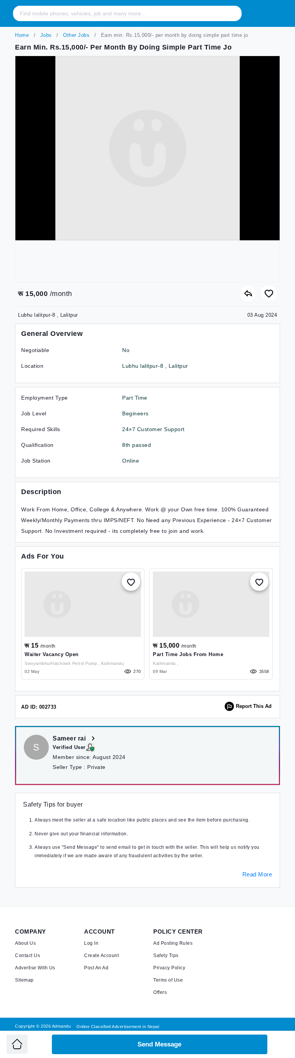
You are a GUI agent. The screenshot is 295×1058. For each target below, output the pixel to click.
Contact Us (27, 955)
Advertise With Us (35, 967)
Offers (160, 992)
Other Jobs (75, 35)
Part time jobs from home (188, 654)
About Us (25, 943)
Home (22, 35)
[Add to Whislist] (131, 581)
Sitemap (24, 980)
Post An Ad (96, 967)
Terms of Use (168, 980)
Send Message (159, 1044)
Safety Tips (166, 955)
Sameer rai (70, 738)
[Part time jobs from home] (211, 604)
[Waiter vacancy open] (83, 604)
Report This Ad (254, 706)
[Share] (248, 293)
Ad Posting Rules (172, 943)
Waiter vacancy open (52, 654)
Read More (257, 874)
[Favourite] (269, 293)
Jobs (45, 35)
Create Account (101, 955)
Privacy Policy (169, 967)
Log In (91, 943)
